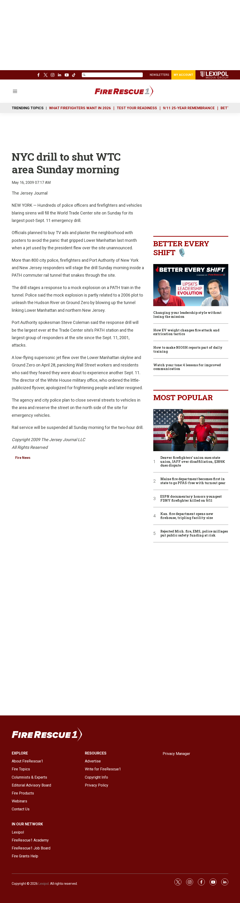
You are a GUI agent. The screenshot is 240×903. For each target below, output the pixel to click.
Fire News (22, 458)
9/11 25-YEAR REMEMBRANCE (189, 108)
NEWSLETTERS (159, 74)
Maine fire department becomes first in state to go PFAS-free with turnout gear (192, 481)
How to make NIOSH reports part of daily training (187, 350)
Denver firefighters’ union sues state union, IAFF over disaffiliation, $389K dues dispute (192, 462)
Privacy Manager (176, 753)
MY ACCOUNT (183, 74)
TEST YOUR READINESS (137, 108)
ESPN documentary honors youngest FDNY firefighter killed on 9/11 (191, 499)
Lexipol (43, 883)
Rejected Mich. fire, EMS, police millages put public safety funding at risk (194, 533)
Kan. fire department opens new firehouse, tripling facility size (186, 516)
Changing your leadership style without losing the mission (187, 315)
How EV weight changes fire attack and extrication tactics (186, 332)
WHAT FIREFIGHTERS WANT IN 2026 (80, 108)
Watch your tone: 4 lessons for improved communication (187, 367)
